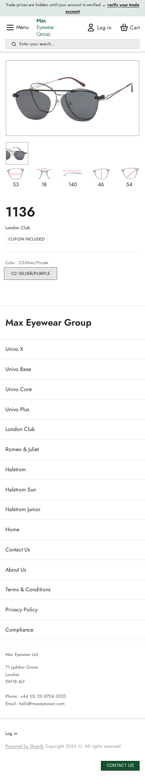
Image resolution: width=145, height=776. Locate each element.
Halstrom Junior (23, 509)
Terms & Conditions (28, 589)
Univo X (14, 349)
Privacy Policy (21, 609)
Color (26, 262)
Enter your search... (37, 44)
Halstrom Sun (20, 489)
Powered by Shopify (24, 746)
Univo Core (18, 389)
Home (12, 529)
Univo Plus (17, 409)
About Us (15, 569)
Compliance (19, 630)
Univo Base (18, 369)
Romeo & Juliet (22, 449)
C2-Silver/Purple (30, 273)
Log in (11, 733)
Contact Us (17, 549)
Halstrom (15, 469)
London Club (20, 429)
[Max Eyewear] (45, 27)
